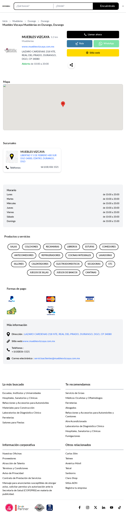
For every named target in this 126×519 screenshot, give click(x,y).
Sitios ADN (71, 483)
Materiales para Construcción (18, 408)
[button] (63, 104)
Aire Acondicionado (76, 421)
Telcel (68, 468)
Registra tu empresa (76, 488)
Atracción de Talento (13, 463)
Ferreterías (8, 417)
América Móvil (73, 463)
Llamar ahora (95, 34)
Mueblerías (17, 21)
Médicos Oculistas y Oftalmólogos (83, 398)
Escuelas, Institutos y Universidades (21, 393)
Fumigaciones (72, 436)
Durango (32, 21)
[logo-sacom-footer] (29, 507)
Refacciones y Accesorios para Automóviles (25, 403)
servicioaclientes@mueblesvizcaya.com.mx (57, 358)
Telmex (69, 458)
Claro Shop (71, 478)
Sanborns (70, 473)
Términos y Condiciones (15, 468)
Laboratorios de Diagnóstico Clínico (21, 413)
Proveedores (9, 458)
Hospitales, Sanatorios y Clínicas (19, 398)
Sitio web (95, 53)
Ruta (81, 44)
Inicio (5, 21)
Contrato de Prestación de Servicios (21, 478)
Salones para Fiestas (13, 422)
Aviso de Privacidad (13, 473)
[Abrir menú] (123, 6)
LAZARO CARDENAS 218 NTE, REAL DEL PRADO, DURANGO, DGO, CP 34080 (68, 334)
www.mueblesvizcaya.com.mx (38, 46)
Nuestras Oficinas (12, 453)
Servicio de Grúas (74, 393)
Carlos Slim (71, 453)
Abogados (70, 408)
